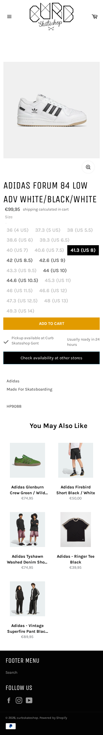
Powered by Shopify (53, 718)
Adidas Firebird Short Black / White (75, 490)
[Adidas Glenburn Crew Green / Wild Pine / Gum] (27, 460)
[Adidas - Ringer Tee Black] (76, 529)
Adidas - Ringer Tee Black (75, 559)
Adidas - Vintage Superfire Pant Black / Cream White (27, 628)
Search (11, 672)
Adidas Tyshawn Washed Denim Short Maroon (27, 559)
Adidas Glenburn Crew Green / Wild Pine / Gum (27, 490)
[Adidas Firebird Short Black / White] (76, 460)
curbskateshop (27, 718)
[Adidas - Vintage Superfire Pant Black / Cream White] (27, 599)
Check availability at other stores (51, 357)
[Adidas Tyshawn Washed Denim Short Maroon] (27, 529)
